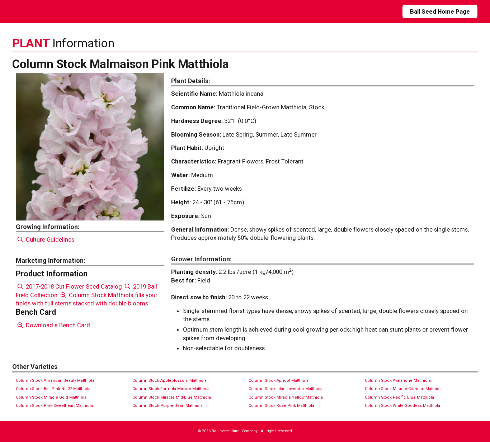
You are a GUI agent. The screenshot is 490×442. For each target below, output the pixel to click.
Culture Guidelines (49, 239)
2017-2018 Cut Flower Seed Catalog (73, 286)
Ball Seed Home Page (440, 11)
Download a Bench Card (57, 325)
